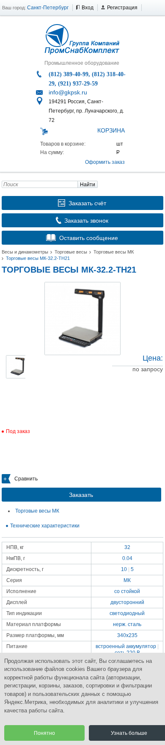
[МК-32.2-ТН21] (82, 318)
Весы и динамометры (25, 251)
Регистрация (122, 8)
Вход (88, 8)
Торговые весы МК (114, 251)
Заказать (81, 494)
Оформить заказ (105, 162)
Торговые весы (71, 251)
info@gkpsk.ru (68, 92)
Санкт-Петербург (48, 8)
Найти (87, 185)
